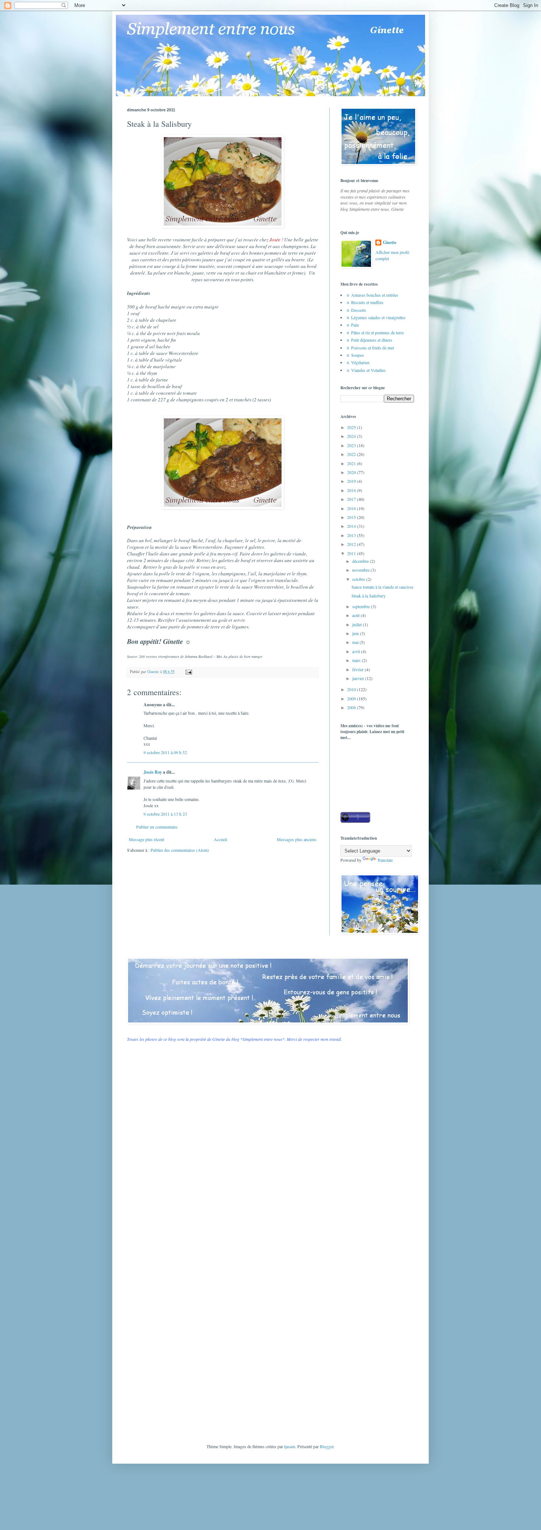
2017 (352, 499)
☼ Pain (352, 325)
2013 (352, 535)
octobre (359, 579)
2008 (352, 707)
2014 (352, 526)
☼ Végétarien (357, 362)
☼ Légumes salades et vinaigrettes (376, 317)
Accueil (220, 839)
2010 (352, 689)
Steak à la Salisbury (368, 596)
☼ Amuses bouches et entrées (372, 295)
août (356, 615)
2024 (352, 436)
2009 (352, 698)
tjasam (289, 1446)
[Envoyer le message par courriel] (188, 671)
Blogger (326, 1446)
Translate (385, 860)
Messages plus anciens (297, 839)
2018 (352, 490)
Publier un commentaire (156, 827)
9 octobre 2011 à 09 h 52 (165, 752)
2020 (352, 472)
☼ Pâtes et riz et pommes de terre (375, 332)
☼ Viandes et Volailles (366, 370)
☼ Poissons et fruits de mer (370, 348)
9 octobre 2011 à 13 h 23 (165, 814)
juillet (357, 624)
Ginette (389, 242)
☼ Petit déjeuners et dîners (369, 340)
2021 (352, 463)
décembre (361, 561)
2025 (352, 427)
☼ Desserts (356, 310)
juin (356, 633)
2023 (352, 445)
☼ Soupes (355, 355)
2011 (352, 553)
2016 (352, 508)
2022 (352, 454)
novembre (361, 570)
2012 (352, 544)
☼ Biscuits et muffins (364, 302)
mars (357, 660)
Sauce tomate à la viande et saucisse (382, 587)
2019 (352, 481)
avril (356, 651)
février (358, 669)
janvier (358, 678)
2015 (352, 517)
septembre (361, 606)
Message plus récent (146, 839)
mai (356, 642)
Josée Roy (153, 772)
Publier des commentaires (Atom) (180, 850)
